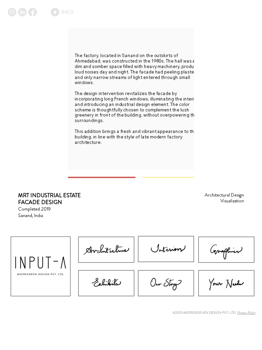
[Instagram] (12, 12)
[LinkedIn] (22, 12)
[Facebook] (32, 12)
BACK (67, 12)
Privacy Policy (246, 312)
